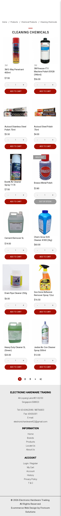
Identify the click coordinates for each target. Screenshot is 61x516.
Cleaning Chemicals (48, 22)
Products (14, 22)
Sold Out (39, 157)
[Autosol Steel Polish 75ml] (45, 112)
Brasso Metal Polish (43, 183)
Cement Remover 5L (14, 238)
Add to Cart (15, 91)
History (30, 475)
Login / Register (30, 463)
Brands (30, 438)
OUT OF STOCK (45, 202)
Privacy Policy (30, 479)
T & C (30, 483)
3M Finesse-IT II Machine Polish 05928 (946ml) (44, 71)
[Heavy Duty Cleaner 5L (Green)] (16, 332)
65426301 (32, 414)
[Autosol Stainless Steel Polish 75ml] (16, 112)
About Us (30, 449)
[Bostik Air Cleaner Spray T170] (16, 167)
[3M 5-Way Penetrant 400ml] (16, 50)
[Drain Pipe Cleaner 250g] (16, 277)
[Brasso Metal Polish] (45, 167)
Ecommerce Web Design (24, 508)
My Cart (30, 467)
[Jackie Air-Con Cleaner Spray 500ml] (45, 332)
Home (4, 22)
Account (30, 471)
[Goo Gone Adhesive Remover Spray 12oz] (45, 277)
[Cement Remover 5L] (16, 222)
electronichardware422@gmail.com (30, 421)
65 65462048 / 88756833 (32, 410)
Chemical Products (29, 22)
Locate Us (30, 446)
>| (40, 379)
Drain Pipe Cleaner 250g (16, 293)
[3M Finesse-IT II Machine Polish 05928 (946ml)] (45, 50)
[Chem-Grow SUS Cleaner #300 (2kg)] (45, 222)
